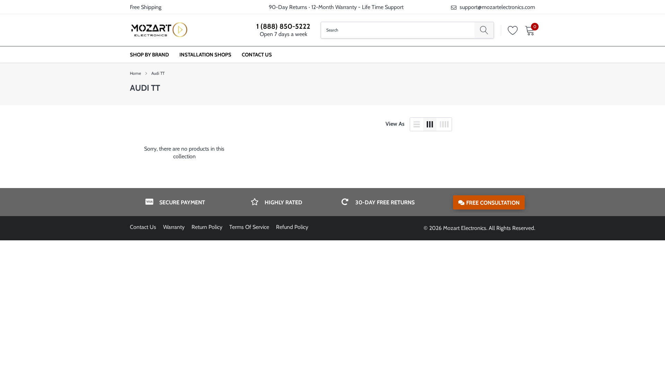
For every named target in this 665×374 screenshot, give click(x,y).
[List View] (416, 124)
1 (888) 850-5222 (283, 26)
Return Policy (207, 227)
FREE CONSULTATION (493, 202)
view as (395, 124)
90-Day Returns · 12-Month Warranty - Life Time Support (336, 7)
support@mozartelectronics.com (497, 7)
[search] (484, 30)
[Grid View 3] (429, 124)
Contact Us (257, 55)
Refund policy (292, 227)
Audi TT (158, 73)
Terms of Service (249, 227)
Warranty (174, 227)
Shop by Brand (149, 55)
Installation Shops (205, 55)
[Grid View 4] (444, 124)
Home (135, 73)
